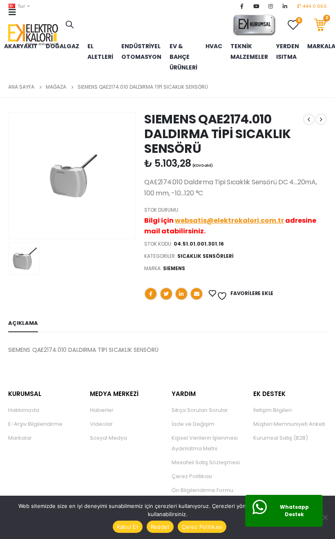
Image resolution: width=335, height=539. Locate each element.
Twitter (166, 293)
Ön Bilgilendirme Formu (202, 490)
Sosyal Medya (108, 438)
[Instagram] (271, 6)
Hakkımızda (23, 410)
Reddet (160, 526)
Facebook (150, 293)
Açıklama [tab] (23, 323)
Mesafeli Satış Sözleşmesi (206, 462)
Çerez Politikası (192, 476)
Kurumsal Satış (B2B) (280, 438)
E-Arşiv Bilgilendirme (35, 424)
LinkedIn (181, 293)
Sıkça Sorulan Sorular (200, 410)
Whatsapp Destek (294, 510)
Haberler (102, 410)
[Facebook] (242, 6)
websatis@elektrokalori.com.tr (229, 220)
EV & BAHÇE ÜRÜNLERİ (183, 57)
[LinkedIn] (285, 6)
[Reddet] (325, 517)
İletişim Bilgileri (272, 410)
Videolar (101, 424)
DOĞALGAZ (62, 46)
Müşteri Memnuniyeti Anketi (289, 424)
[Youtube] (256, 6)
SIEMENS (174, 268)
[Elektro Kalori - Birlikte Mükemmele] (34, 34)
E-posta (196, 293)
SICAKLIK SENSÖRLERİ (205, 256)
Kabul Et (127, 526)
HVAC (213, 46)
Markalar (20, 438)
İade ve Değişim (193, 424)
